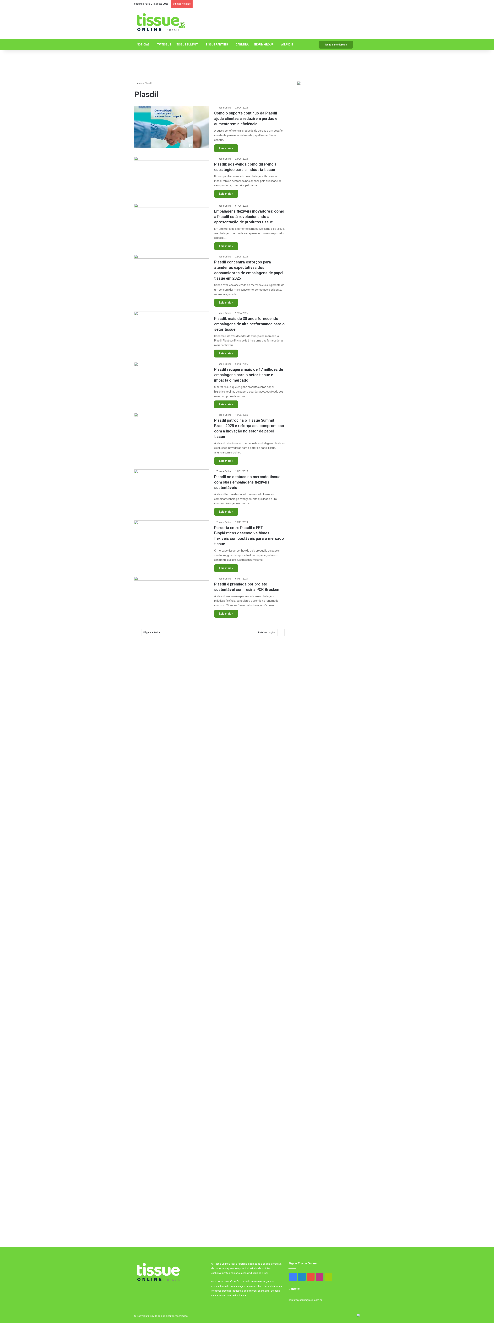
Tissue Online (224, 107)
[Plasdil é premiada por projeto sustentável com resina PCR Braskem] (171, 598)
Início (139, 83)
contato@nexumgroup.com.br (305, 1300)
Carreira (242, 44)
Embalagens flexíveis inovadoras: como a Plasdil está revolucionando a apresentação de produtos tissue (249, 216)
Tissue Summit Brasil (335, 44)
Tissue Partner (217, 44)
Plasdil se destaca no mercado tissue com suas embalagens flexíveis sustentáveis (247, 482)
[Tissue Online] (160, 22)
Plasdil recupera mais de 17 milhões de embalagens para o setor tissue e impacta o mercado (248, 375)
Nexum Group (264, 44)
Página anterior (151, 632)
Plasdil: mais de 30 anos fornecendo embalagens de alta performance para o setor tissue (249, 324)
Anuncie (287, 44)
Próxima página (266, 632)
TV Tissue (164, 44)
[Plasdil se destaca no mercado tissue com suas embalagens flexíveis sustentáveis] (171, 490)
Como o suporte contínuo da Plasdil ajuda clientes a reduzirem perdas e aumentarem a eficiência (245, 118)
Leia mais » (226, 148)
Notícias (143, 44)
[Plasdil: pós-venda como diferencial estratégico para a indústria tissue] (171, 178)
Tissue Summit (187, 44)
